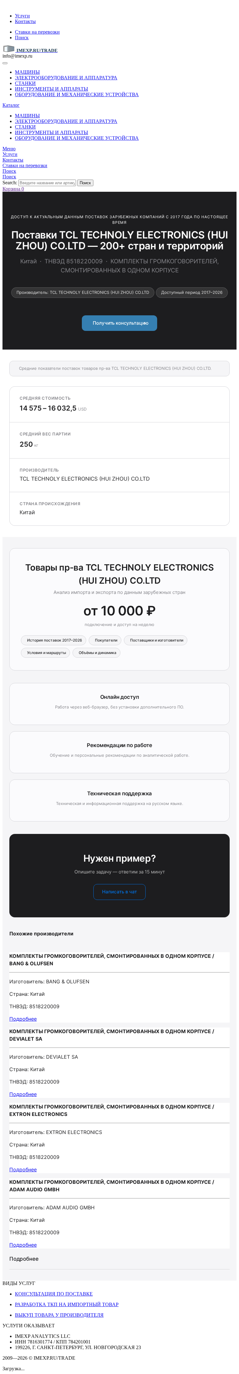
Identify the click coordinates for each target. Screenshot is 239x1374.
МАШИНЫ (27, 72)
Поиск (22, 37)
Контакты (25, 21)
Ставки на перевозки (37, 32)
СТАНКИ (25, 83)
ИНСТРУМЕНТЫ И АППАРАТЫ (51, 89)
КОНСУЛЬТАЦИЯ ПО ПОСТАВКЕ (54, 1293)
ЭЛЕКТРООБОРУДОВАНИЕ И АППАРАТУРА (66, 77)
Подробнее (23, 1019)
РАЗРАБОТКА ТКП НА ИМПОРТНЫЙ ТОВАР (67, 1304)
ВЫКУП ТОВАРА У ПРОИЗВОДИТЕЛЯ (59, 1315)
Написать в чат (119, 892)
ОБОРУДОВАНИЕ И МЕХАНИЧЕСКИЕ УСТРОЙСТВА (77, 94)
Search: (9, 182)
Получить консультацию (120, 323)
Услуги (22, 15)
